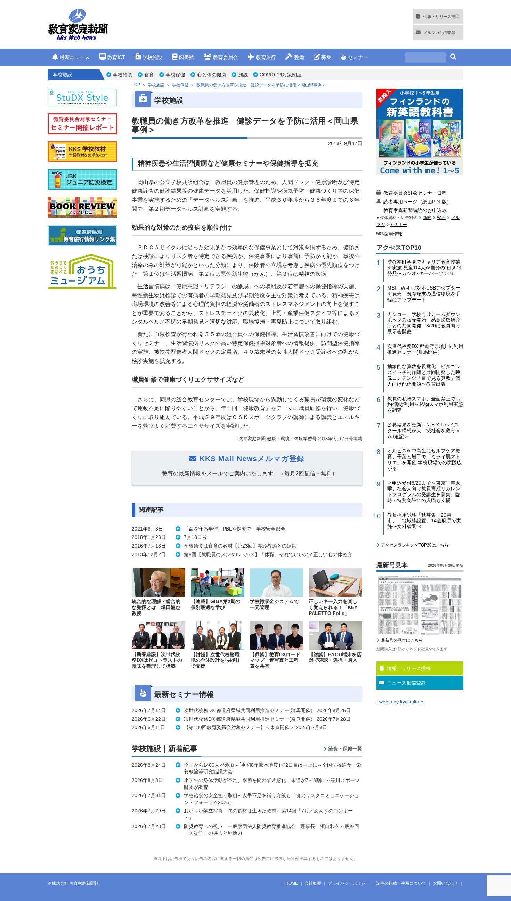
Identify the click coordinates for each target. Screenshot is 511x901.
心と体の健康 (211, 74)
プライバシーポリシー (349, 883)
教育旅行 (266, 57)
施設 (243, 74)
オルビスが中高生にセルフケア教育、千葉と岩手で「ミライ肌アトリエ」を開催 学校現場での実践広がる (424, 459)
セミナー (358, 57)
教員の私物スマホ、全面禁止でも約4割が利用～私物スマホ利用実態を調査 (425, 404)
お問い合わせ (445, 883)
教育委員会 (225, 57)
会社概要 (313, 883)
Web (441, 217)
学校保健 (175, 74)
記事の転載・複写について (401, 883)
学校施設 (152, 57)
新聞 (427, 217)
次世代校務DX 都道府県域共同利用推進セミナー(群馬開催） (425, 349)
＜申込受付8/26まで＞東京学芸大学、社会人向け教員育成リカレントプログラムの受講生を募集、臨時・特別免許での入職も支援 (423, 491)
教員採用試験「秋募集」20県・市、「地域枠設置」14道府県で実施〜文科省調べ (424, 520)
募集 (326, 57)
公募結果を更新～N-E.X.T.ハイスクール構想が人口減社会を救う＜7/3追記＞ (423, 430)
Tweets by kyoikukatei (400, 701)
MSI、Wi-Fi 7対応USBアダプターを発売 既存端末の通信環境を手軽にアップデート (423, 293)
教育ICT (116, 57)
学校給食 (122, 74)
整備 (299, 57)
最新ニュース (74, 57)
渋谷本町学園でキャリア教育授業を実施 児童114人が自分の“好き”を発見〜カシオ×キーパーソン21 (425, 267)
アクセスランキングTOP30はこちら (414, 545)
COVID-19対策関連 (281, 74)
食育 (149, 74)
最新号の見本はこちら (402, 640)
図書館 (186, 57)
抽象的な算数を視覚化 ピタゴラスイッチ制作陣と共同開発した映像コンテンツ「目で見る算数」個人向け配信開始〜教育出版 (423, 375)
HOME (291, 883)
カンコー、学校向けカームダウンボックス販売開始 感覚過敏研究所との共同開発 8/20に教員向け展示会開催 (423, 322)
